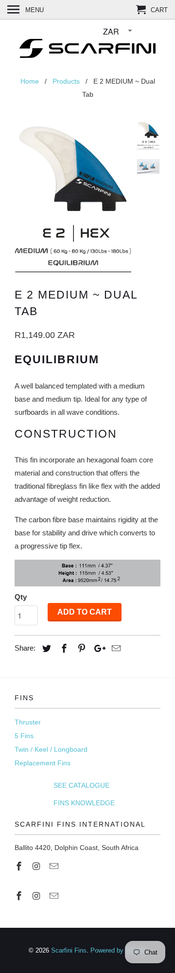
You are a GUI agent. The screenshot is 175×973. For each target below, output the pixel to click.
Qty (21, 597)
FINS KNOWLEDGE (65, 803)
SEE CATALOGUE (62, 785)
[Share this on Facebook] (62, 649)
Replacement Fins (42, 763)
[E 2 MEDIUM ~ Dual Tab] (73, 196)
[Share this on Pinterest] (80, 649)
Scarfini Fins (69, 950)
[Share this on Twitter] (45, 649)
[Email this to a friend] (114, 649)
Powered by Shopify (118, 950)
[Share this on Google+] (97, 649)
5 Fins (24, 736)
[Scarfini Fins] (87, 46)
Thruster (28, 722)
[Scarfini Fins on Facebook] (20, 866)
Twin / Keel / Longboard (51, 749)
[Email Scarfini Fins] (55, 866)
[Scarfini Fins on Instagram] (37, 866)
